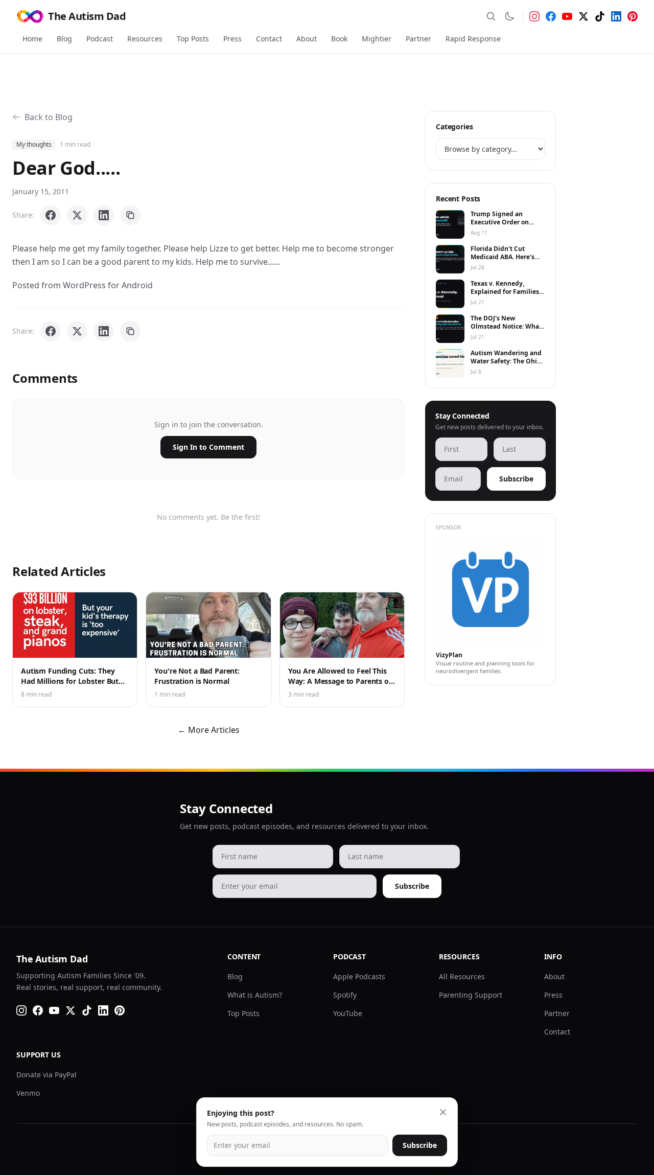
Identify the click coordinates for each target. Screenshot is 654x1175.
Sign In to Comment (208, 447)
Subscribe (516, 478)
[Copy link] (130, 215)
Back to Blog (49, 117)
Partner (418, 38)
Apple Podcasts (359, 976)
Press (232, 38)
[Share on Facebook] (50, 215)
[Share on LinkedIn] (104, 215)
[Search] (491, 16)
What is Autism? (254, 995)
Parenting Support (470, 995)
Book (339, 38)
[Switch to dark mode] (509, 16)
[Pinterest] (632, 16)
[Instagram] (534, 16)
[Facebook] (551, 16)
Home (32, 38)
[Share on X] (77, 215)
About (306, 38)
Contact (269, 38)
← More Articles (209, 729)
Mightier (376, 38)
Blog (64, 38)
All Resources (462, 976)
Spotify (345, 995)
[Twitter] (583, 16)
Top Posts (193, 38)
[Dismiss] (443, 1112)
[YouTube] (567, 16)
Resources (144, 38)
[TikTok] (600, 16)
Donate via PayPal (46, 1074)
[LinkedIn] (616, 16)
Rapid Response (473, 38)
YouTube (347, 1013)
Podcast (99, 38)
